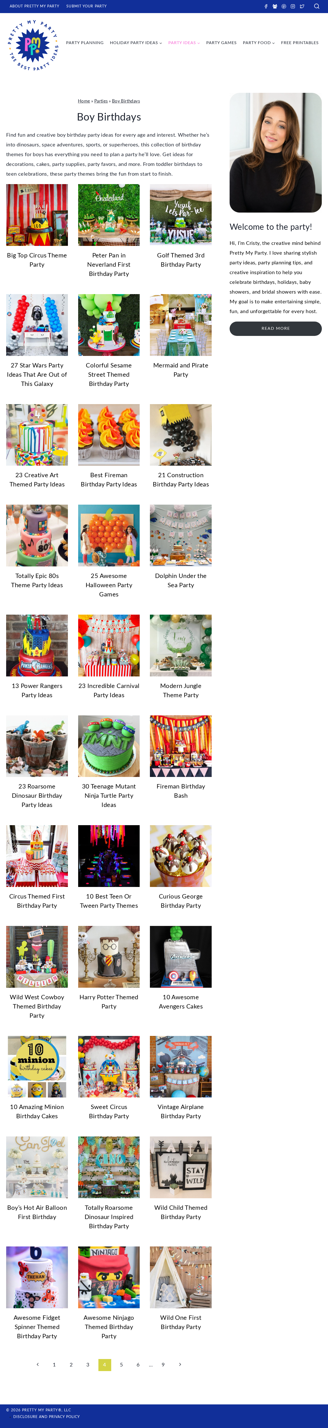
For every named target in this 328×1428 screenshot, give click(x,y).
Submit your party (86, 6)
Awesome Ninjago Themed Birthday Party (109, 1327)
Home (84, 101)
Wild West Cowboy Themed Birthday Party (37, 1006)
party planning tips (279, 262)
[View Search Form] (317, 6)
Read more (276, 328)
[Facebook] (265, 6)
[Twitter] (302, 6)
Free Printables (300, 43)
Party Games (221, 43)
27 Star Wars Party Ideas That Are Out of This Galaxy (37, 375)
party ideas (242, 262)
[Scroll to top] (315, 1407)
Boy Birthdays (126, 101)
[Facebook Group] (274, 6)
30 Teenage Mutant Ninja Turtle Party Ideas (109, 796)
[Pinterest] (283, 6)
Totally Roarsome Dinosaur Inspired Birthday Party (109, 1217)
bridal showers (279, 292)
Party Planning (85, 43)
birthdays (264, 282)
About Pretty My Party (35, 6)
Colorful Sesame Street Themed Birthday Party (109, 375)
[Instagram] (293, 6)
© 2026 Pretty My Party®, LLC (38, 1410)
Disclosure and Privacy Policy (46, 1417)
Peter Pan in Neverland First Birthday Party (108, 265)
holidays (287, 282)
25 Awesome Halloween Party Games (109, 585)
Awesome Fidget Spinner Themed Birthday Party (37, 1327)
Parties (101, 101)
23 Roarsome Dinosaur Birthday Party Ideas (37, 796)
